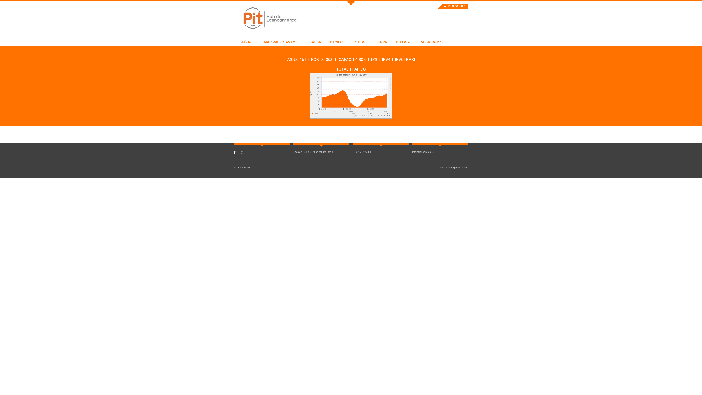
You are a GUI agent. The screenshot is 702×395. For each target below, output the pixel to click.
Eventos (359, 42)
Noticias (381, 42)
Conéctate (246, 42)
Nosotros (314, 42)
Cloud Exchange (433, 42)
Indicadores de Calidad (280, 42)
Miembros (337, 42)
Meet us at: (404, 42)
